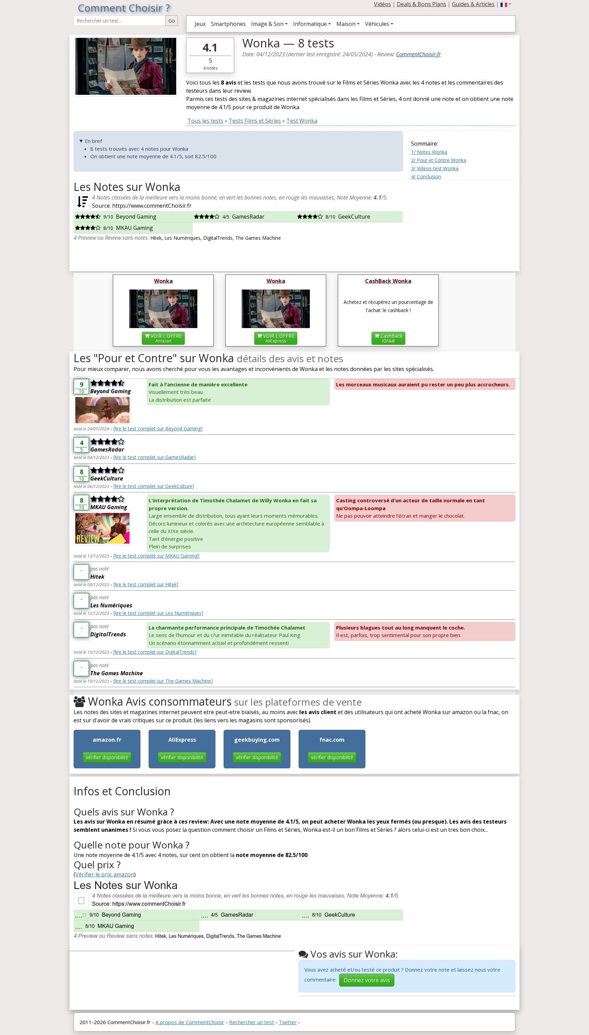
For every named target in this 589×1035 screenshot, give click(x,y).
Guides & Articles (473, 4)
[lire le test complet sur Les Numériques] (158, 613)
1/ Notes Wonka (429, 152)
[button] (505, 4)
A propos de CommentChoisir (189, 1022)
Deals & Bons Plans (421, 4)
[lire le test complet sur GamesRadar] (155, 457)
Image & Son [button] (267, 24)
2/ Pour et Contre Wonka (438, 160)
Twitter (288, 1022)
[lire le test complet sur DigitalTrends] (155, 652)
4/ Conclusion (426, 176)
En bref (93, 140)
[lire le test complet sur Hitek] (146, 584)
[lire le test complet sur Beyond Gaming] (158, 428)
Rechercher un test (251, 1022)
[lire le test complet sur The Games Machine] (163, 681)
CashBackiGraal (390, 338)
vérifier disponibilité (107, 757)
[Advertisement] (463, 223)
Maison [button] (346, 24)
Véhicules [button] (377, 24)
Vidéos (382, 4)
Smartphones (228, 24)
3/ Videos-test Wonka (434, 168)
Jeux (200, 24)
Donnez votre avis (367, 980)
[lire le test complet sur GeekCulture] (154, 486)
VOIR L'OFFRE (165, 338)
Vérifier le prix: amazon (104, 874)
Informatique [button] (310, 24)
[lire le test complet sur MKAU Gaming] (156, 555)
